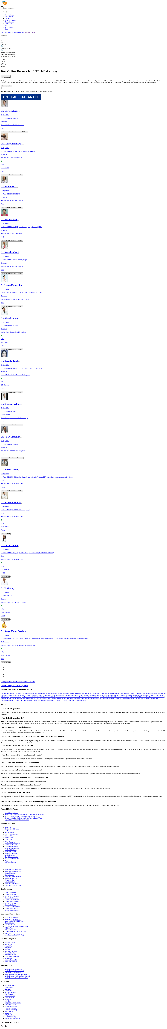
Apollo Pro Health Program (13, 876)
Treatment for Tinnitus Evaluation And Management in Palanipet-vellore (23, 693)
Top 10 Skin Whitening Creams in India (17, 820)
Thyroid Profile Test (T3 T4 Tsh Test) (16, 926)
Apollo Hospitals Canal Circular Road (16, 978)
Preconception (9, 987)
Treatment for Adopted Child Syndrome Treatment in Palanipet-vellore (34, 695)
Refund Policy (9, 837)
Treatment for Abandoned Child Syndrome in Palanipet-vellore (54, 697)
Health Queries (9, 832)
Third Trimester (9, 997)
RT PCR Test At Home (12, 917)
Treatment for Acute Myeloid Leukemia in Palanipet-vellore (45, 698)
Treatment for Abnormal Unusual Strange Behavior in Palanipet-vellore (127, 697)
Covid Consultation (11, 893)
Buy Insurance (9, 28)
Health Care (8, 944)
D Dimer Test (9, 928)
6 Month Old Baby (10, 1016)
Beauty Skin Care (10, 953)
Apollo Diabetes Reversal (12, 883)
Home (3, 32)
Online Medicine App (11, 853)
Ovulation (8, 999)
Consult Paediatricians (11, 898)
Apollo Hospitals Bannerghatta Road (16, 974)
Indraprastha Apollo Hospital (13, 972)
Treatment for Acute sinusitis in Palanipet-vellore (96, 693)
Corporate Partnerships (12, 848)
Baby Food (8, 1013)
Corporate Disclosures (11, 846)
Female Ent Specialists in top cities (14, 686)
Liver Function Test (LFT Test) (14, 935)
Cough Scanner (9, 875)
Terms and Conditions (11, 834)
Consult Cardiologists (11, 903)
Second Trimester (10, 996)
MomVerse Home (10, 985)
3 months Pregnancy (11, 1008)
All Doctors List (9, 882)
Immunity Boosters (10, 955)
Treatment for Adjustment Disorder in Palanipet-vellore (109, 698)
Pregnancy (8, 989)
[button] (83, 690)
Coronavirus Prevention (12, 956)
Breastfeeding (9, 1011)
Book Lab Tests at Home (12, 919)
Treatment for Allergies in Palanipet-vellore (106, 695)
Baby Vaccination (10, 1015)
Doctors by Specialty (11, 878)
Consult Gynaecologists (12, 899)
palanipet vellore (30, 32)
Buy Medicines (9, 15)
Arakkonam (21, 32)
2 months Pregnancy (11, 1010)
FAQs (6, 831)
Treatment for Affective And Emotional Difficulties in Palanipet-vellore (26, 700)
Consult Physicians (10, 894)
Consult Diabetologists (11, 910)
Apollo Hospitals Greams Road (14, 971)
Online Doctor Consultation (13, 869)
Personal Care (9, 946)
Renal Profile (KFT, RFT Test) (14, 921)
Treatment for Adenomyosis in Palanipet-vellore (77, 698)
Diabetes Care (9, 958)
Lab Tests (8, 18)
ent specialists (13, 32)
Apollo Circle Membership (13, 871)
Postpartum (8, 990)
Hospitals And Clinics (11, 857)
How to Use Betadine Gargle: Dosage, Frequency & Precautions (24, 814)
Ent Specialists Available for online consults (18, 682)
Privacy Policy (9, 839)
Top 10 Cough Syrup (11, 813)
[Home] (4, 5)
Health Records (9, 22)
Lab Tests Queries (10, 862)
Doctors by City (9, 880)
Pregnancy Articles (10, 1004)
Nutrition (7, 949)
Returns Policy (9, 836)
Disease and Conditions (12, 858)
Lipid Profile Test (10, 924)
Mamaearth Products (11, 961)
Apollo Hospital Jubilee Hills (13, 969)
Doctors (7, 32)
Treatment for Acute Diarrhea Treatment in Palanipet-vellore (129, 693)
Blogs (6, 860)
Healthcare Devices (11, 951)
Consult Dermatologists (12, 896)
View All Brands (10, 942)
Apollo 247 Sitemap (11, 850)
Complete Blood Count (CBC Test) (15, 931)
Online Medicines (10, 873)
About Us (8, 827)
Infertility (7, 1001)
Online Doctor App (10, 851)
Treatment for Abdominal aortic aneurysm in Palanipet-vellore (74, 695)
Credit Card (8, 24)
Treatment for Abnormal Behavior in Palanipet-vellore (89, 697)
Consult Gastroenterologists (13, 901)
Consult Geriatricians (11, 908)
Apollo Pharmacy (10, 855)
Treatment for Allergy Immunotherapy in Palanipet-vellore (137, 695)
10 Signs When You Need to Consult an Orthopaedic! (21, 816)
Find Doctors (9, 17)
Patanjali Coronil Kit (11, 960)
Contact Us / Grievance (12, 829)
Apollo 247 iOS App (11, 844)
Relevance (7, 77)
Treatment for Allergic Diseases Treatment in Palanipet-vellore (67, 700)
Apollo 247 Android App (12, 843)
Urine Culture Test (10, 930)
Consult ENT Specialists (12, 906)
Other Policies (9, 841)
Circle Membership (10, 20)
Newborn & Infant (10, 992)
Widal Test (8, 933)
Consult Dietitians (10, 905)
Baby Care (8, 948)
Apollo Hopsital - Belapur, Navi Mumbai (17, 976)
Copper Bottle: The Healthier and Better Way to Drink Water (23, 818)
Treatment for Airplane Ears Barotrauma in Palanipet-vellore (63, 693)
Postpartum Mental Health (13, 1003)
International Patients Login (13, 885)
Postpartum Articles (11, 1006)
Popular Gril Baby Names (12, 1018)
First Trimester (9, 994)
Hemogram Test (9, 923)
